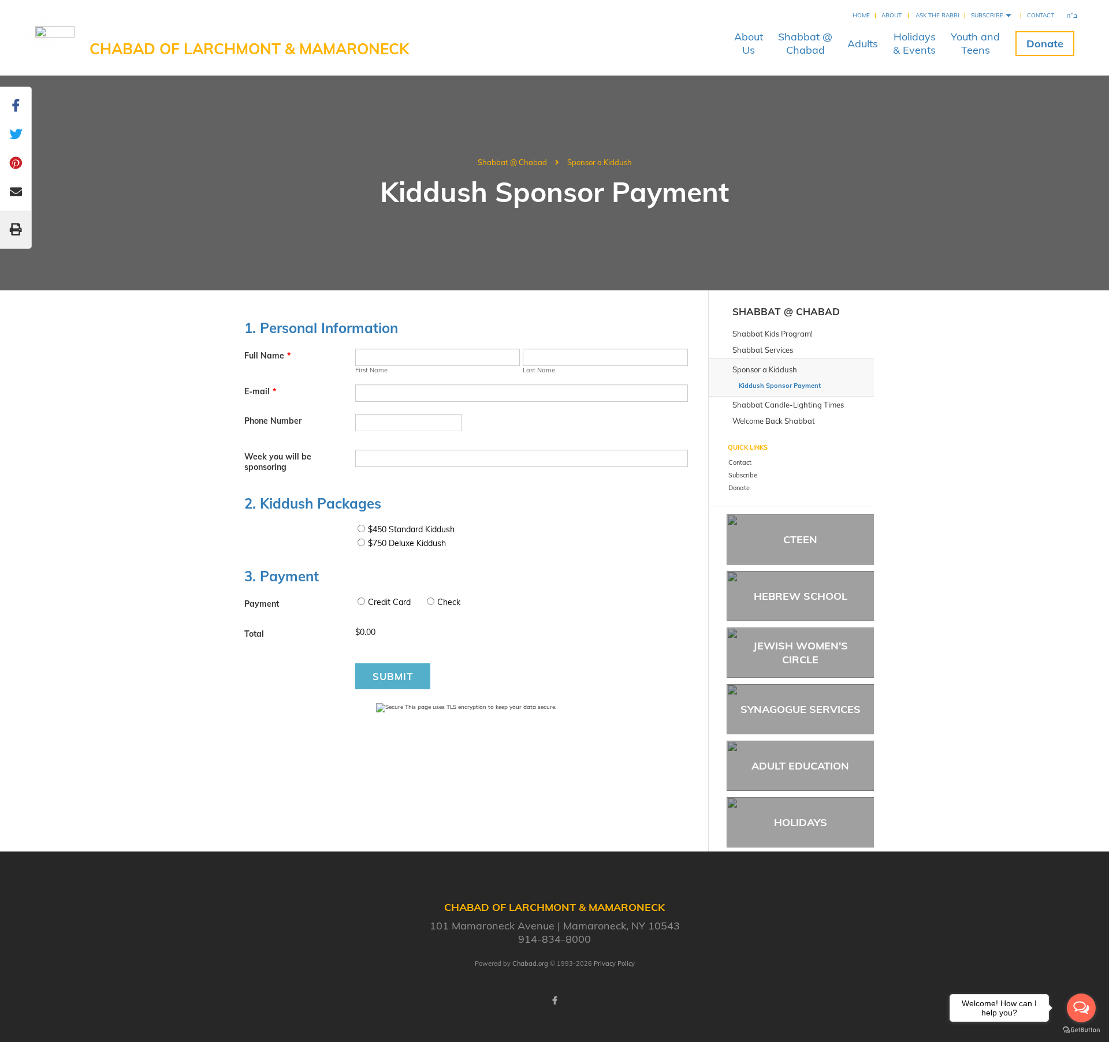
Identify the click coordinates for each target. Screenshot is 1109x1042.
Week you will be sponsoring (277, 461)
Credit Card (389, 602)
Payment (261, 604)
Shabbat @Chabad (805, 43)
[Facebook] (554, 1000)
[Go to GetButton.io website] (1081, 1030)
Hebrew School (800, 596)
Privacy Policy (614, 963)
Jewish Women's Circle (800, 652)
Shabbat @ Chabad (512, 162)
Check (448, 602)
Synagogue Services (800, 709)
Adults (862, 43)
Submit (393, 676)
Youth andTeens (975, 43)
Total (254, 634)
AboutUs (748, 43)
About (891, 15)
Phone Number (273, 421)
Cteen (800, 539)
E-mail (260, 391)
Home (861, 15)
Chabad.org (530, 963)
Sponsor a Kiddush (599, 162)
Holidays (800, 822)
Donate (1044, 43)
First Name (371, 370)
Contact (1040, 15)
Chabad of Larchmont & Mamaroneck (249, 48)
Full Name (267, 355)
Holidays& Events (914, 43)
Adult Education (800, 765)
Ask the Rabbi (937, 15)
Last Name (539, 370)
